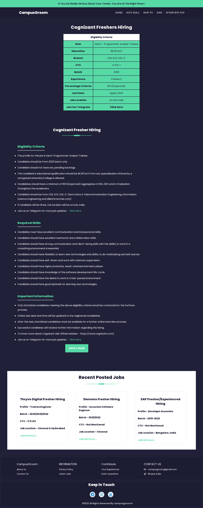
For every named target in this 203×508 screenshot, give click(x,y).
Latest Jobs (65, 473)
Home (119, 12)
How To (148, 12)
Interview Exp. (175, 12)
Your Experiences (110, 469)
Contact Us (23, 473)
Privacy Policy (66, 469)
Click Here (116, 107)
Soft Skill (133, 12)
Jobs (159, 12)
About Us (21, 469)
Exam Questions (110, 473)
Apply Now (77, 348)
